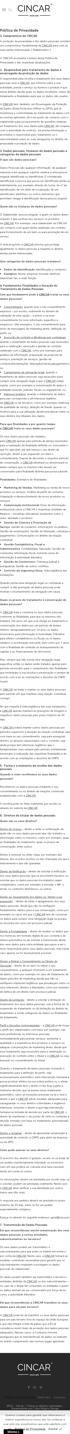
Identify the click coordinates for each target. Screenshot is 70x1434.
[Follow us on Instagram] (41, 1387)
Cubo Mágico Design (46, 1408)
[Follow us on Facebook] (28, 1387)
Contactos (59, 1397)
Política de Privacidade (19, 1397)
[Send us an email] (34, 1387)
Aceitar (53, 1429)
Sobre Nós (44, 1397)
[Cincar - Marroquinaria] (35, 10)
